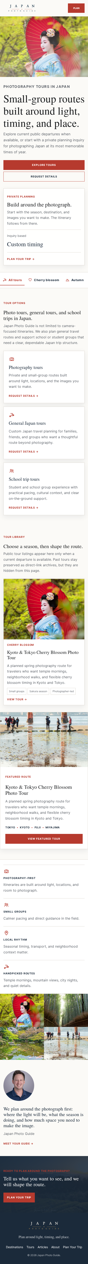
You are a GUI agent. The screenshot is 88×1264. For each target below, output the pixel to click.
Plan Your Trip (76, 8)
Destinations (14, 1247)
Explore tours (44, 165)
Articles (43, 1247)
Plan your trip (19, 1197)
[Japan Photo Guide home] (21, 8)
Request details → (23, 395)
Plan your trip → (21, 259)
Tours (30, 1247)
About (55, 1247)
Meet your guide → (18, 1143)
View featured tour (44, 838)
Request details (44, 176)
